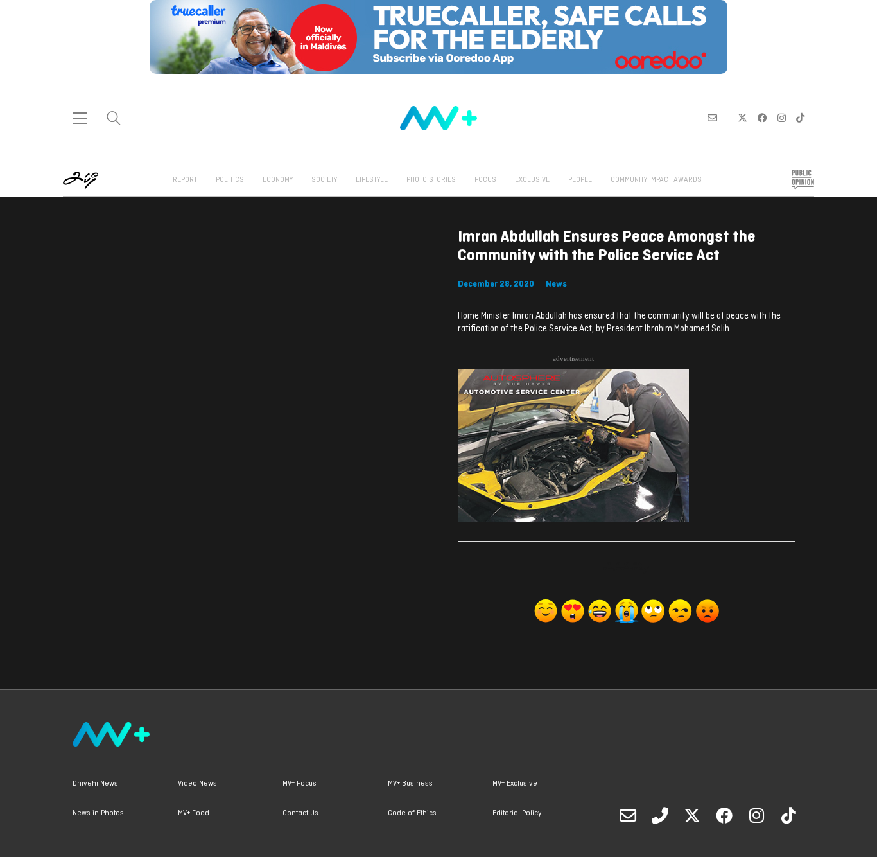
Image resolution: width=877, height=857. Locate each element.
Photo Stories (431, 180)
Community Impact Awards (656, 180)
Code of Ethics (412, 813)
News (556, 284)
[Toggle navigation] (80, 118)
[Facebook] (724, 815)
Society (324, 180)
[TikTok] (788, 815)
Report (185, 180)
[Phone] (660, 815)
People (580, 180)
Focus (485, 180)
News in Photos (98, 813)
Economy (278, 180)
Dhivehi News (95, 784)
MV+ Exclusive (514, 784)
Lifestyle (372, 180)
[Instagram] (756, 815)
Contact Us (300, 813)
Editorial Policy (516, 813)
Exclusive (532, 180)
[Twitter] (692, 815)
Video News (197, 784)
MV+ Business (410, 784)
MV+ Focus (299, 784)
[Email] (628, 815)
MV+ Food (193, 813)
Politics (230, 180)
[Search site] (114, 119)
